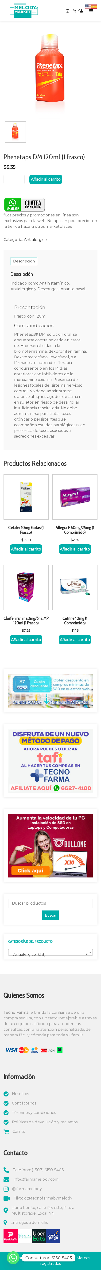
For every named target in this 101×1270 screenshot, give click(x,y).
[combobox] (50, 952)
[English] (88, 6)
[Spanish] (94, 6)
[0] (75, 10)
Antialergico (35, 239)
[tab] (24, 261)
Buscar (50, 915)
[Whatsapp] (13, 1257)
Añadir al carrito (46, 179)
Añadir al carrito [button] (26, 549)
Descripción (24, 261)
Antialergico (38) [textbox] (49, 954)
